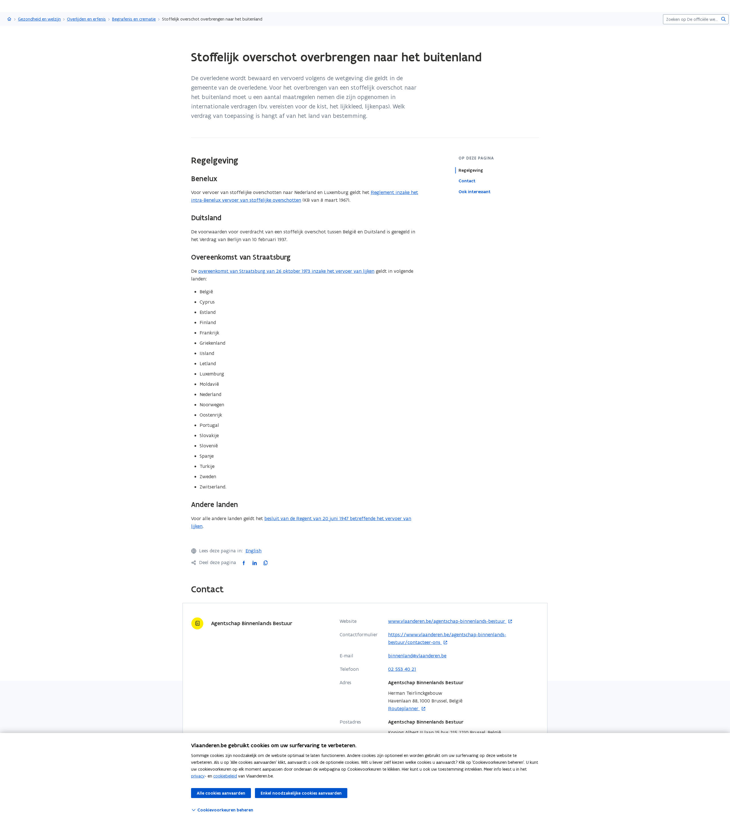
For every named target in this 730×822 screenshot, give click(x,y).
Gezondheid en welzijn (39, 19)
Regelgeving (471, 170)
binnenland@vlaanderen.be (417, 656)
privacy (198, 776)
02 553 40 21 (402, 669)
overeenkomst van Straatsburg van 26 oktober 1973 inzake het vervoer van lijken (286, 271)
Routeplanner (404, 708)
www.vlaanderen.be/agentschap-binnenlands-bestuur (447, 621)
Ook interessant (474, 191)
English (253, 551)
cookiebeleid (225, 776)
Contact (467, 181)
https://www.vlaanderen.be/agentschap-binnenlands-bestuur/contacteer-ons (447, 638)
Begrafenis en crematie (134, 19)
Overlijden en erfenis (86, 19)
